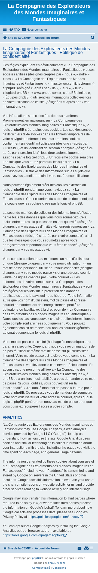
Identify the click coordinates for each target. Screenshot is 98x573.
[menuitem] (14, 29)
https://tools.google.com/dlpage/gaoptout (33, 535)
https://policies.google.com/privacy (54, 517)
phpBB (36, 557)
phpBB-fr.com (56, 562)
